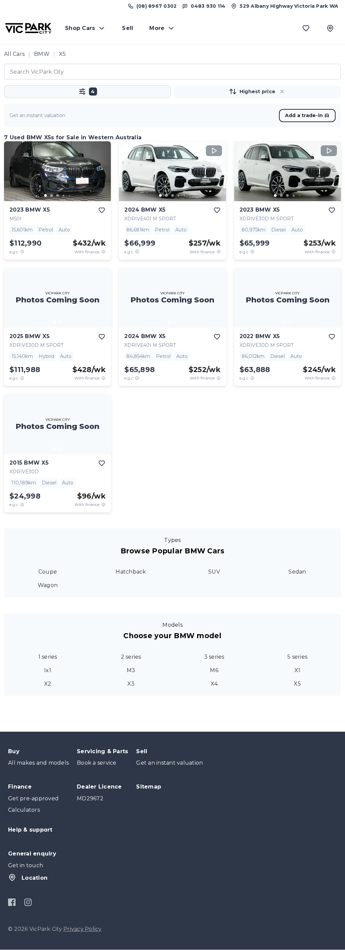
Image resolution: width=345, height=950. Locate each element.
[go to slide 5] (69, 195)
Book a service (97, 763)
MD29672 (90, 798)
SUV (214, 572)
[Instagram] (28, 902)
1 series (47, 657)
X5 (297, 684)
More (156, 28)
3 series (214, 657)
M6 (214, 670)
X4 (214, 684)
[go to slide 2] (51, 195)
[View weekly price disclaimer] (103, 251)
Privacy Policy (82, 929)
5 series (297, 657)
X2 (48, 684)
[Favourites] (305, 28)
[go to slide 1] (45, 195)
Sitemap (148, 786)
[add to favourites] (102, 210)
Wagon (48, 585)
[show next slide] (100, 176)
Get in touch (25, 865)
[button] (87, 91)
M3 (131, 670)
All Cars (14, 54)
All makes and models (38, 763)
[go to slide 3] (57, 195)
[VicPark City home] (28, 28)
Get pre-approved (33, 798)
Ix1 (47, 670)
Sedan (297, 572)
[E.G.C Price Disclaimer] (22, 251)
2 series (131, 657)
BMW (42, 54)
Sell (127, 28)
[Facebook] (12, 902)
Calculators (24, 810)
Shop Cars (80, 28)
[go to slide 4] (63, 195)
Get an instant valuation (169, 763)
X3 (131, 684)
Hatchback (131, 572)
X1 (297, 670)
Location (35, 878)
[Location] (330, 28)
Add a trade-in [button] (304, 115)
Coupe (47, 572)
